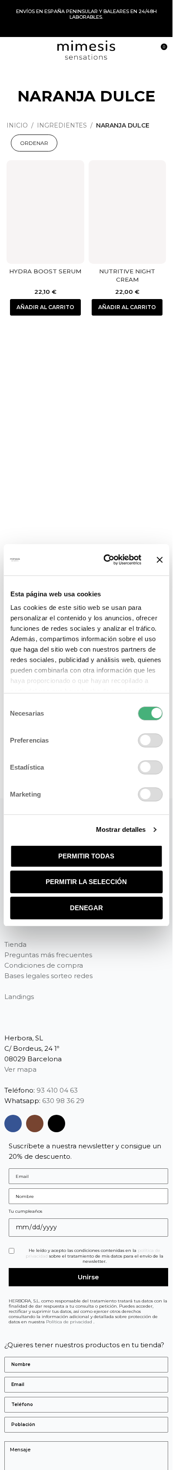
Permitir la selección (86, 881)
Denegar (86, 908)
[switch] (150, 740)
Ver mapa (20, 1069)
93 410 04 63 (57, 1090)
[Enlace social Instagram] (34, 1123)
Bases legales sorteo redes (48, 976)
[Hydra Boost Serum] (45, 212)
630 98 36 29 (63, 1101)
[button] (45, 307)
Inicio (17, 125)
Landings (19, 996)
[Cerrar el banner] (159, 560)
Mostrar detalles (121, 829)
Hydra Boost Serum (45, 271)
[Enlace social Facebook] (13, 1123)
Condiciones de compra (43, 965)
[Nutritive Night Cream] (127, 212)
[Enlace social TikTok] (56, 1123)
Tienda (15, 944)
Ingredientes (62, 125)
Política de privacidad (69, 1322)
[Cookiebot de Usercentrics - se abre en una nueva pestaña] (106, 559)
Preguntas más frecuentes (48, 955)
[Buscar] (144, 50)
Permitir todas (86, 856)
